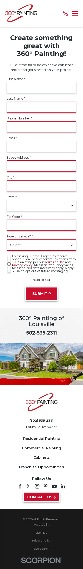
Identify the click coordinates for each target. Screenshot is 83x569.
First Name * (16, 79)
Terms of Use (54, 262)
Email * (12, 138)
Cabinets (41, 457)
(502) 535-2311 (41, 420)
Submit (39, 294)
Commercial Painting (41, 448)
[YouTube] (54, 486)
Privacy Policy (22, 265)
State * (12, 196)
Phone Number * (19, 118)
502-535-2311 (41, 333)
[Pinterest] (45, 486)
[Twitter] (28, 486)
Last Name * (16, 98)
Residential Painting (41, 438)
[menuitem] (41, 525)
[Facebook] (20, 486)
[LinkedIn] (63, 486)
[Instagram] (37, 486)
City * (10, 177)
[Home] (21, 13)
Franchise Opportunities (41, 467)
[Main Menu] (75, 13)
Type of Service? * (20, 236)
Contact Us (39, 497)
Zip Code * (14, 216)
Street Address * (19, 157)
